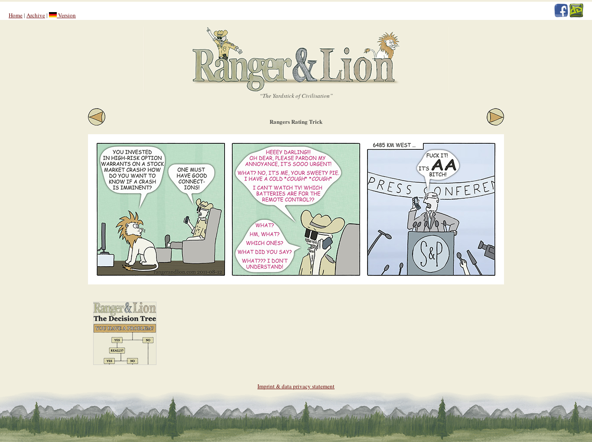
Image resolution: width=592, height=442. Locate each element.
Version (66, 15)
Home (16, 15)
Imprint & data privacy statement (296, 386)
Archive (35, 15)
